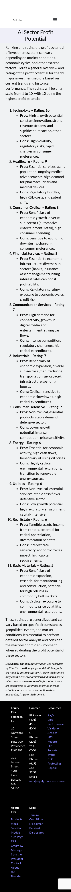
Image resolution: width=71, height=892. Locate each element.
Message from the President (17, 854)
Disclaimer (36, 823)
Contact (16, 863)
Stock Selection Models (16, 828)
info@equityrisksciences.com (47, 781)
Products (16, 819)
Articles (52, 732)
